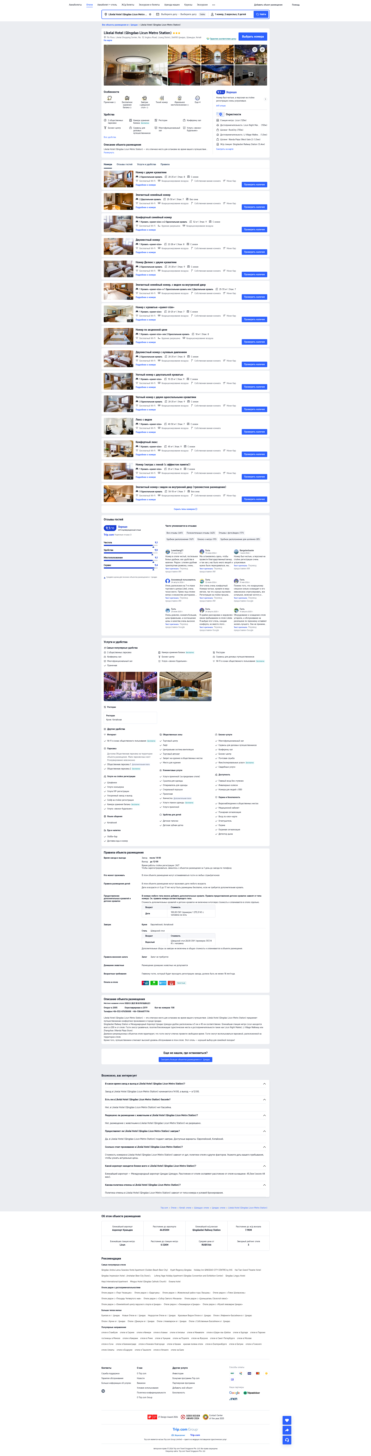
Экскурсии (202, 4)
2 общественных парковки (119, 652)
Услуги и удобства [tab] (146, 164)
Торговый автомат (171, 754)
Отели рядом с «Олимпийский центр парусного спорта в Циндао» (131, 1304)
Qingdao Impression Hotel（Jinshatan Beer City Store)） (126, 1276)
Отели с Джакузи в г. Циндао (141, 1321)
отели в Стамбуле (109, 1332)
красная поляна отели (193, 1344)
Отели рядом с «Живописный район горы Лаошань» (186, 1293)
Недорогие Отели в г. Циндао (162, 1315)
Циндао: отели (218, 1208)
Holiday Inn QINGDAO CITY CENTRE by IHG (213, 1270)
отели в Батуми (236, 1344)
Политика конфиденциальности (151, 1392)
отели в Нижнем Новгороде (152, 1344)
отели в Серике (127, 1332)
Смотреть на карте (224, 149)
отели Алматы (107, 1350)
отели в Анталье (177, 1332)
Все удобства (110, 137)
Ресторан (220, 652)
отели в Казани (174, 1344)
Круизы (188, 4)
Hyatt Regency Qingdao (181, 1270)
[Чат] (287, 1440)
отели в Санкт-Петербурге (222, 1338)
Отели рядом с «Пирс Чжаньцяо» (116, 1293)
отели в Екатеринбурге (216, 1344)
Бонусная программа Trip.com (186, 1378)
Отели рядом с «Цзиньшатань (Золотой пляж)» (206, 1298)
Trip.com (164, 1208)
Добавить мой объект (182, 1388)
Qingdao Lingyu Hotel (235, 1276)
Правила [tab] (165, 164)
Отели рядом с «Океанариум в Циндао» (182, 1304)
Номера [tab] (108, 164)
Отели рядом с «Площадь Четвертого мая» (121, 1298)
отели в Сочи (107, 1344)
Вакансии (141, 1383)
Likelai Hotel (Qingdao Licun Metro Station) (138, 33)
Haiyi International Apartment (114, 1281)
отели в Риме (146, 1338)
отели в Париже (257, 1332)
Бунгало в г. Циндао (110, 1315)
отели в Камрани (130, 1338)
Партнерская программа (183, 1383)
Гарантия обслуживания (112, 1378)
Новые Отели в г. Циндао (134, 1315)
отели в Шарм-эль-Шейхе (219, 1332)
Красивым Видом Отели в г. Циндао (194, 1315)
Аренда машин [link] (172, 4)
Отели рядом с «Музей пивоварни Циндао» (223, 1304)
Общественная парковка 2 (119, 769)
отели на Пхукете (181, 1338)
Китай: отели (185, 1208)
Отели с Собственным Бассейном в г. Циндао (209, 1321)
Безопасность (178, 1392)
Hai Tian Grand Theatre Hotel (248, 1270)
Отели (89, 4)
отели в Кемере (144, 1332)
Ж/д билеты (128, 4)
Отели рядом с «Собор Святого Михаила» (163, 1298)
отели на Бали (177, 1350)
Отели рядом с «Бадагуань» (147, 1293)
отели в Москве (244, 1338)
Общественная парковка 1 (119, 764)
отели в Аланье (160, 1332)
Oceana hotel (174, 1281)
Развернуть (109, 152)
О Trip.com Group (144, 1397)
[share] (287, 1430)
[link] (268, 4)
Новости (141, 1378)
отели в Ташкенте (143, 1350)
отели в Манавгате (195, 1332)
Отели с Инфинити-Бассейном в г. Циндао (232, 1315)
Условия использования (147, 1388)
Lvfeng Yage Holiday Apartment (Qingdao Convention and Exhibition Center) (188, 1276)
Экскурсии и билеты (149, 4)
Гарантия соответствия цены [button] (223, 39)
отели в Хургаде (240, 1332)
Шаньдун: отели (201, 1208)
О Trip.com (141, 1373)
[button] (213, 4)
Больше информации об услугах (116, 1383)
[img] (135, 65)
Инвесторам (177, 1373)
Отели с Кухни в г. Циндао (113, 1321)
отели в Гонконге (254, 1344)
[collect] (287, 1420)
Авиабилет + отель (107, 4)
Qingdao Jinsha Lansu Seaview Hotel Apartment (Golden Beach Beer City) (134, 1270)
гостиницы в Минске (110, 1338)
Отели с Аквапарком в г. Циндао (172, 1321)
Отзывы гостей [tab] (124, 164)
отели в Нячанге (161, 1350)
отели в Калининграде (126, 1344)
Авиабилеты (75, 4)
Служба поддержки (110, 1373)
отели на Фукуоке (199, 1338)
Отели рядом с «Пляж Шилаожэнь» (229, 1293)
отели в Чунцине (162, 1338)
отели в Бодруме (124, 1350)
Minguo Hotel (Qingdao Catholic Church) (148, 1281)
